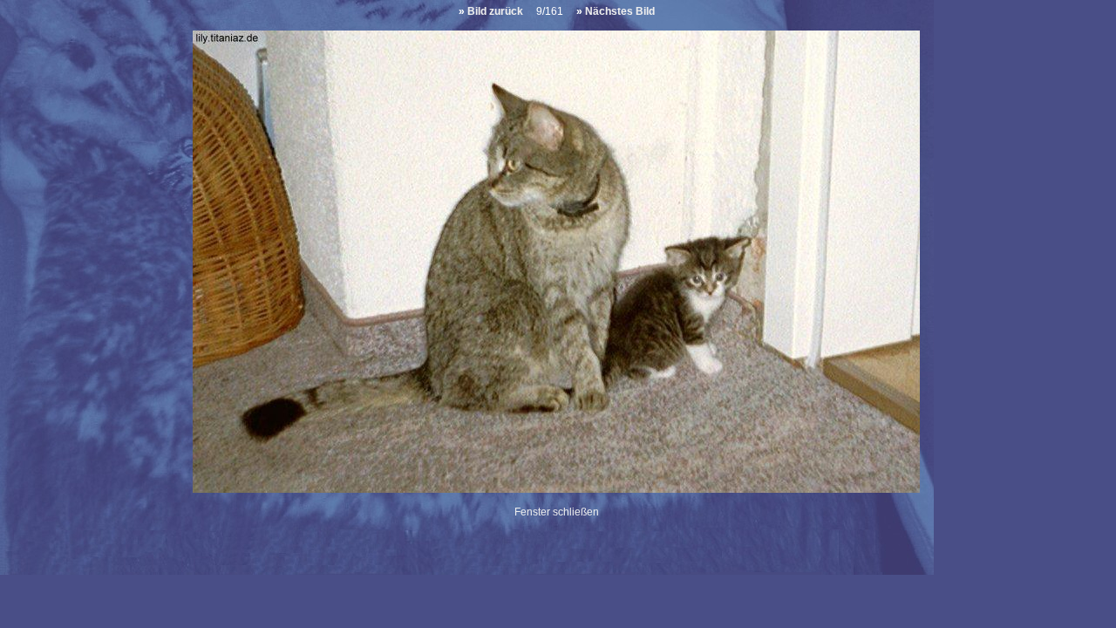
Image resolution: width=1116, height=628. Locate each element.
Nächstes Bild (620, 11)
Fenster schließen (556, 512)
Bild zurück (495, 11)
